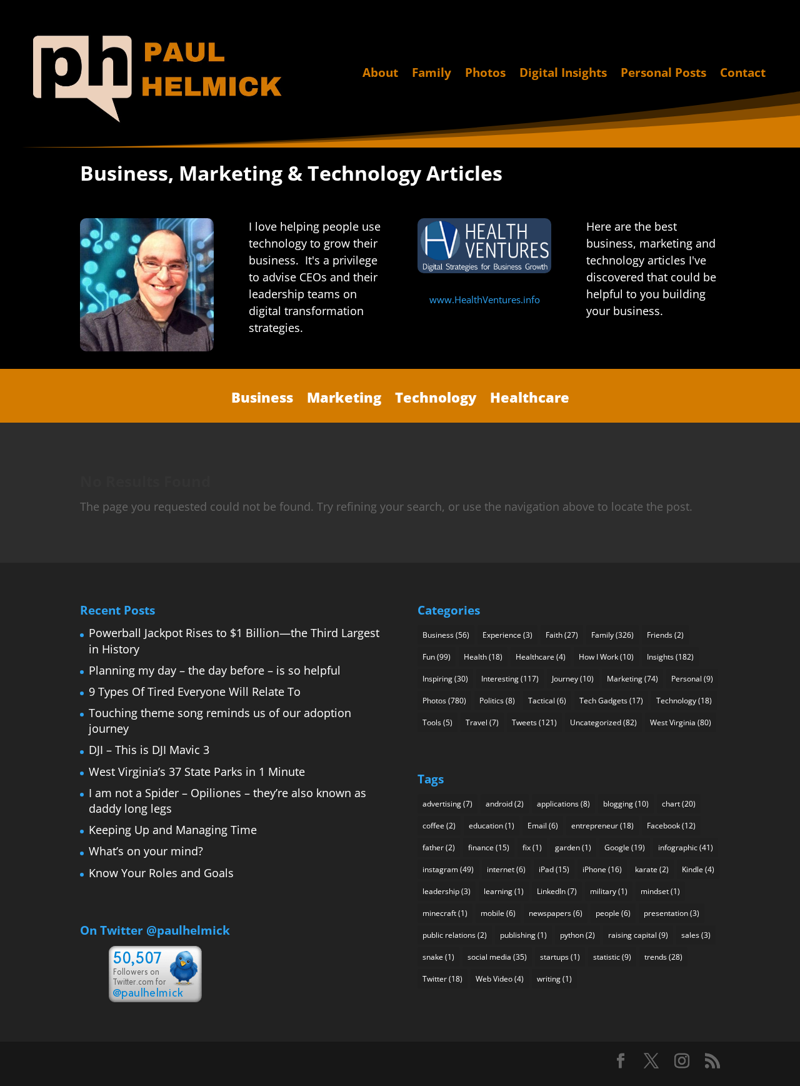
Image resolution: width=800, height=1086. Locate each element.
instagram (448, 869)
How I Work (606, 656)
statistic (612, 957)
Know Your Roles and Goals (161, 872)
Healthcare (529, 398)
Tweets (534, 722)
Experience (507, 635)
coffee (439, 825)
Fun (436, 656)
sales (696, 935)
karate (652, 869)
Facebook (671, 825)
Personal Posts (663, 73)
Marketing (344, 398)
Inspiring (445, 678)
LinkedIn (557, 891)
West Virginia (680, 722)
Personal (692, 678)
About (380, 73)
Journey (573, 678)
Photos (485, 73)
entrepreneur (602, 825)
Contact (743, 73)
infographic (685, 847)
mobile (498, 913)
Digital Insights (563, 73)
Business (262, 398)
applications (563, 803)
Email (543, 825)
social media (497, 957)
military (609, 891)
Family (431, 73)
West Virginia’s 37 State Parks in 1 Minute (197, 771)
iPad (554, 869)
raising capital (638, 935)
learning (504, 891)
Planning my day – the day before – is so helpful (215, 670)
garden (573, 847)
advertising (447, 803)
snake (438, 957)
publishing (523, 935)
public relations (454, 935)
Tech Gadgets (611, 700)
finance (488, 847)
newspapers (555, 913)
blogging (626, 803)
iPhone (602, 869)
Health (483, 656)
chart (679, 803)
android (505, 803)
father (438, 847)
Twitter (442, 978)
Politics (497, 700)
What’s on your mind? (146, 850)
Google (624, 847)
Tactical (547, 700)
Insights (670, 656)
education (491, 825)
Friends (665, 635)
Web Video (500, 978)
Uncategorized (603, 722)
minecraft (445, 913)
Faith (562, 635)
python (577, 935)
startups (560, 957)
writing (554, 978)
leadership (446, 891)
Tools (437, 722)
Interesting (510, 678)
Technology (435, 398)
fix (532, 847)
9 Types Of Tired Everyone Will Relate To (195, 691)
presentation (671, 913)
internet (506, 869)
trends (663, 957)
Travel (482, 722)
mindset (660, 891)
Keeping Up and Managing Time (173, 829)
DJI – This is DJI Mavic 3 (149, 749)
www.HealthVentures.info (484, 299)
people (613, 913)
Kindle (698, 869)
